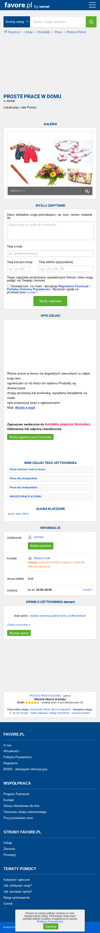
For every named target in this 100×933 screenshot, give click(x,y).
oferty (25, 513)
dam (18, 513)
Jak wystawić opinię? (17, 891)
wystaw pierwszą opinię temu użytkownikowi (58, 615)
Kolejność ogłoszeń (16, 879)
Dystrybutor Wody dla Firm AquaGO (50, 709)
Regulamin (10, 763)
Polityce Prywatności (50, 921)
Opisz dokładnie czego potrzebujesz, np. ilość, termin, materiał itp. (49, 216)
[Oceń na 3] (32, 702)
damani (39, 537)
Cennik (8, 903)
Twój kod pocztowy (20, 262)
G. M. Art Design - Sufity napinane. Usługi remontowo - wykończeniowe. (50, 712)
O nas (7, 745)
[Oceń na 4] (35, 702)
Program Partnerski (16, 794)
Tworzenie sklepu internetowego (24, 812)
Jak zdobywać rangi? (17, 885)
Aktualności (11, 751)
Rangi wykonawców (16, 897)
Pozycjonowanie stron (18, 818)
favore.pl (32, 5)
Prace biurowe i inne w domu (27, 469)
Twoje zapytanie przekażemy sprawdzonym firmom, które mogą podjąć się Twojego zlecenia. (50, 279)
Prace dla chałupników (23, 478)
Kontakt (8, 800)
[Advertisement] (50, 65)
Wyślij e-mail (25, 407)
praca (11, 513)
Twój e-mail (14, 246)
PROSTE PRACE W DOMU (25, 496)
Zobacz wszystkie (17, 624)
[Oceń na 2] (29, 702)
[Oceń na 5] (38, 702)
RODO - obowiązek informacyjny (25, 769)
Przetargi (9, 854)
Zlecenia (9, 849)
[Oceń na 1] (26, 702)
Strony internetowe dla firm (21, 806)
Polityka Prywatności (17, 757)
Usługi (7, 843)
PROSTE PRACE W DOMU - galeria (50, 695)
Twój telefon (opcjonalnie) (56, 262)
